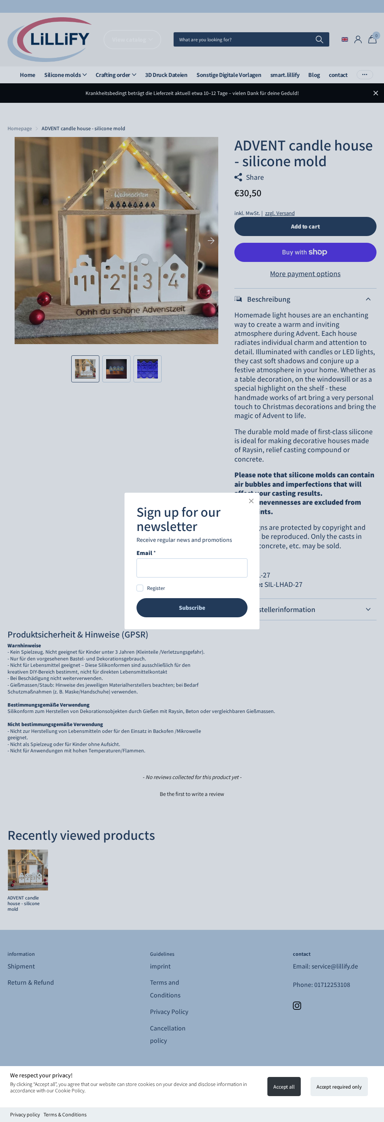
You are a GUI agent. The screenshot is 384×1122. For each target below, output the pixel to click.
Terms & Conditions (65, 1114)
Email (146, 553)
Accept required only (339, 1086)
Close (251, 501)
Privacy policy (25, 1114)
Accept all (284, 1086)
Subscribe (192, 608)
